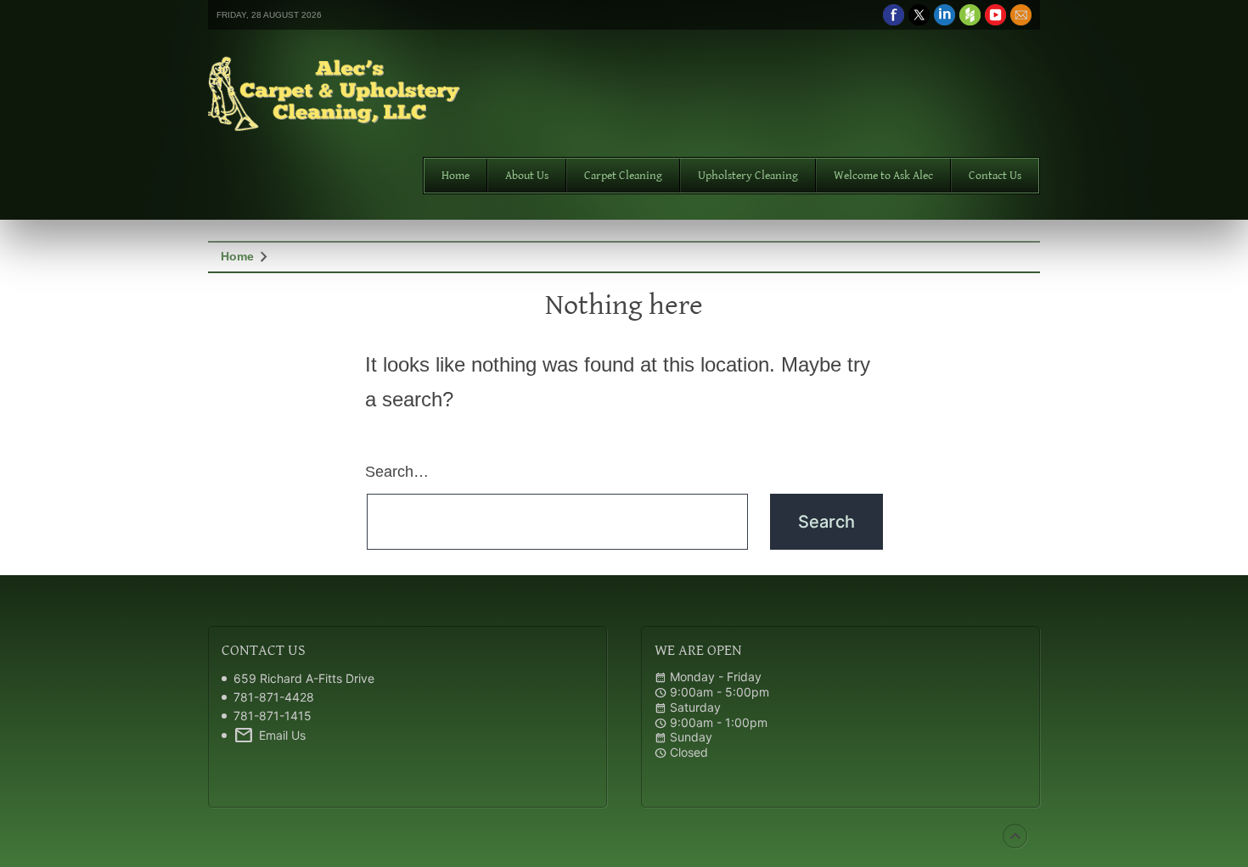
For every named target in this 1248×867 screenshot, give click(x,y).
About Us (526, 175)
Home (455, 175)
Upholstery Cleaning (748, 175)
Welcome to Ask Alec (883, 175)
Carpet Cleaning (623, 175)
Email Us (269, 735)
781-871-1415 (272, 715)
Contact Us (995, 175)
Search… (397, 471)
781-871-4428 (273, 697)
